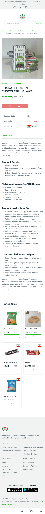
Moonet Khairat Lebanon (11, 451)
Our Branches (28, 463)
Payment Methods (30, 466)
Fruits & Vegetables (9, 447)
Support (29, 7)
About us (5, 466)
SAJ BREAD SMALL (32, 329)
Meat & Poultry (29, 451)
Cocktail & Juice (30, 454)
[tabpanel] (22, 216)
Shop (12, 31)
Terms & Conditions (9, 473)
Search (38, 24)
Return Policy (28, 469)
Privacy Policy (7, 469)
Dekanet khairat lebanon (27, 31)
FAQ (3, 476)
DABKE (27, 362)
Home (4, 31)
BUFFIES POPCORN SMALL (13, 396)
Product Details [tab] (7, 135)
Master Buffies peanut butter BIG (15, 329)
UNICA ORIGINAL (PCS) (12, 362)
